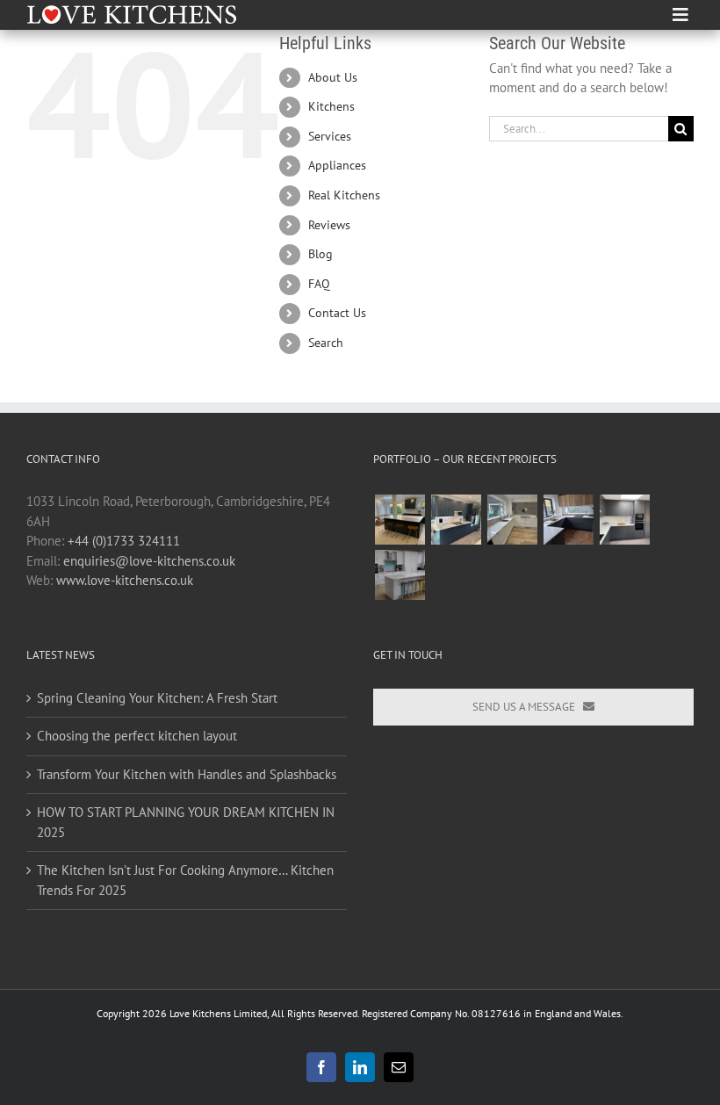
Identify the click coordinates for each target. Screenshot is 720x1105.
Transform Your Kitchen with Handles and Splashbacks (186, 774)
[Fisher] (455, 519)
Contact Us (337, 313)
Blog (320, 254)
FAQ (319, 284)
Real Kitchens (344, 195)
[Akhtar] (399, 519)
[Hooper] (568, 519)
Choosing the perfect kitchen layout (137, 735)
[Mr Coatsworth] (399, 575)
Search (325, 342)
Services (329, 136)
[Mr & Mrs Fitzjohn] (624, 519)
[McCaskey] (512, 519)
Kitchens (331, 106)
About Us (332, 77)
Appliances (337, 165)
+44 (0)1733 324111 (124, 540)
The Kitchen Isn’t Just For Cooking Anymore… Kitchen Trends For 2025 (185, 880)
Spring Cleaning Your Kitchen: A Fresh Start (157, 698)
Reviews (329, 225)
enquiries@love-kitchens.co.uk (149, 560)
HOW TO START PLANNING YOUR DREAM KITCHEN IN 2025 (186, 822)
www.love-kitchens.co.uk (124, 580)
